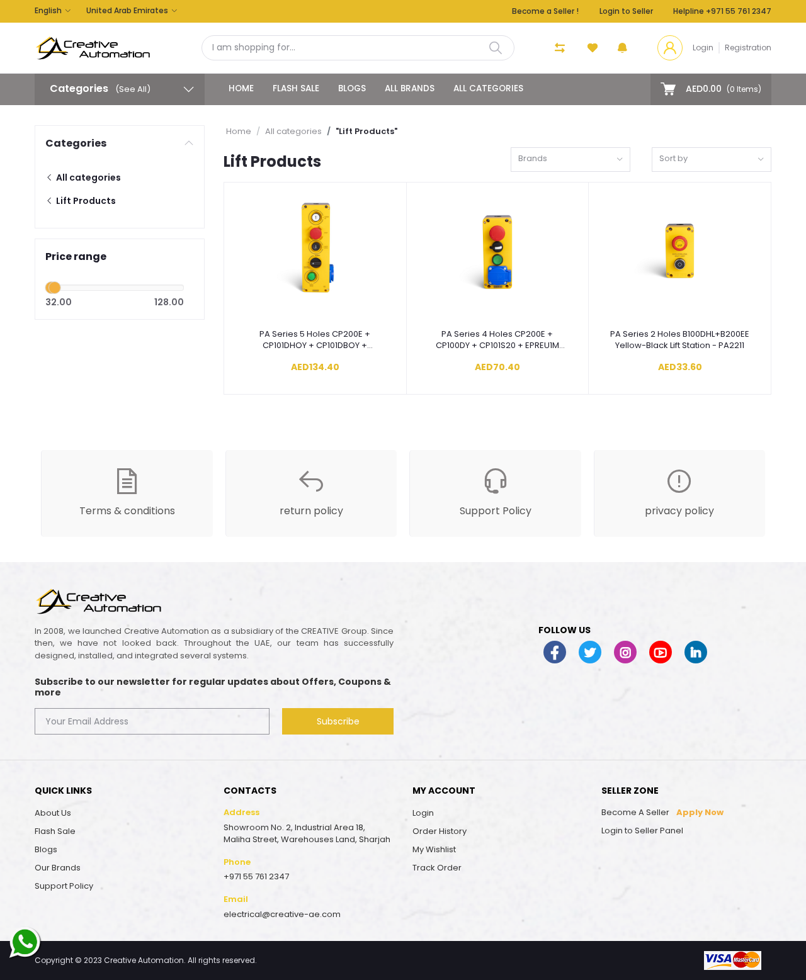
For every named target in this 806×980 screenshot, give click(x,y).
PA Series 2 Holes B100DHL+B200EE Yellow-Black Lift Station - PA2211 (679, 340)
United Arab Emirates (127, 10)
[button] (622, 48)
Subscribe (338, 721)
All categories (488, 88)
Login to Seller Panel (642, 830)
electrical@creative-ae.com (282, 914)
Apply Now (700, 812)
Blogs (352, 88)
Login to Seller (626, 11)
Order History (439, 831)
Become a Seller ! (545, 11)
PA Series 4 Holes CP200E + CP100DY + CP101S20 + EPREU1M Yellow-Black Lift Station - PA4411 (497, 340)
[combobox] (570, 159)
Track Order (437, 868)
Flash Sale (296, 88)
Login (703, 47)
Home (241, 88)
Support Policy (64, 886)
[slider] (54, 287)
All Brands (409, 88)
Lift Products (85, 200)
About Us (53, 813)
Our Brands (58, 868)
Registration (748, 47)
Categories (75, 143)
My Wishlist (434, 849)
